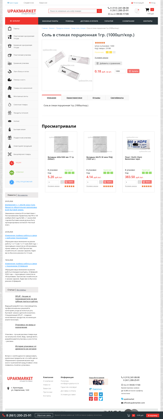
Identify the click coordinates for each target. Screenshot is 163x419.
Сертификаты (117, 98)
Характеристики (74, 98)
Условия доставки (68, 394)
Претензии (47, 392)
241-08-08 (119, 8)
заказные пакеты (50, 21)
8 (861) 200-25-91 (19, 415)
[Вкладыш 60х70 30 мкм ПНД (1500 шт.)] (100, 144)
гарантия (108, 21)
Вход (153, 3)
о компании (128, 21)
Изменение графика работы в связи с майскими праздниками (21, 236)
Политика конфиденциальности (70, 382)
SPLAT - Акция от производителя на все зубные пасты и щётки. (26, 299)
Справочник (29, 3)
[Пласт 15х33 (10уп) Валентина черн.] (138, 144)
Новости (46, 384)
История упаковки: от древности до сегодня (25, 347)
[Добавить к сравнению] (62, 182)
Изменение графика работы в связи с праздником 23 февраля (21, 264)
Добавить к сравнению (110, 63)
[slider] (100, 43)
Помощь (70, 21)
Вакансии (43, 3)
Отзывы (96, 98)
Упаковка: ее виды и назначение (25, 325)
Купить (135, 71)
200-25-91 (119, 10)
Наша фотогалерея (96, 377)
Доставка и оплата (68, 391)
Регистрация (138, 3)
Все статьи (21, 290)
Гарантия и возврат (69, 387)
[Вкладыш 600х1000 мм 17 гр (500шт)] (61, 144)
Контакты (47, 396)
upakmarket (128, 399)
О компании (48, 381)
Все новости (23, 195)
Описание (51, 98)
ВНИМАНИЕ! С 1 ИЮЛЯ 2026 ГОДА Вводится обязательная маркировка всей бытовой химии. (21, 207)
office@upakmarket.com (134, 403)
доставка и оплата (89, 21)
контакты (147, 21)
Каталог (16, 21)
